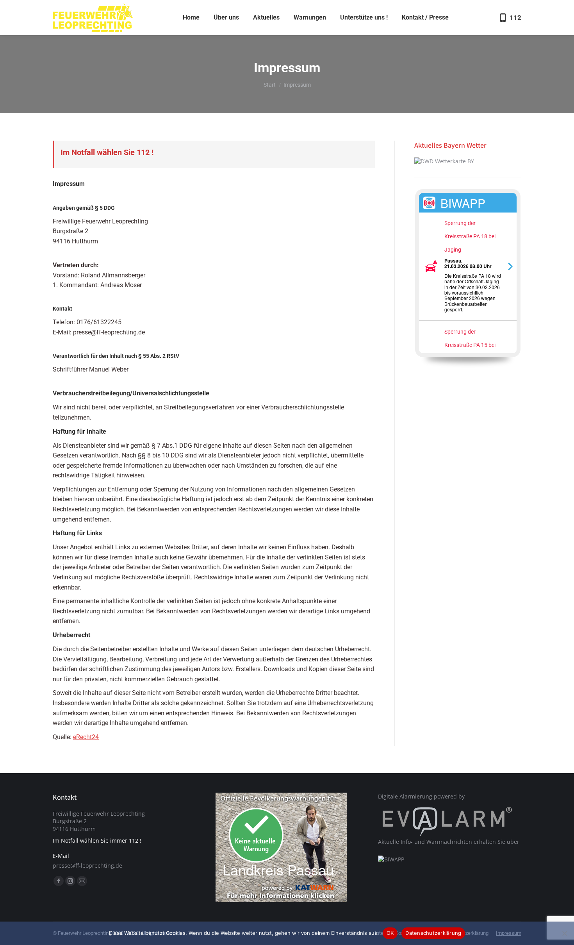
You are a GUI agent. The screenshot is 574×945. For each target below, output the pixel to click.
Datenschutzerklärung (433, 933)
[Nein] (564, 933)
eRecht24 (86, 737)
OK (390, 933)
